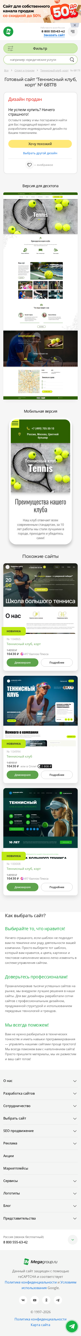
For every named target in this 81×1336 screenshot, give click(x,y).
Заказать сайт (54, 35)
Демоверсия (23, 662)
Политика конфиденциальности (40, 1319)
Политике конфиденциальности (31, 1282)
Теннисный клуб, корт (24, 644)
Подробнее (56, 662)
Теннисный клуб (19, 756)
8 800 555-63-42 (53, 31)
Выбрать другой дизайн (40, 153)
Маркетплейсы (15, 1168)
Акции (8, 1156)
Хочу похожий (40, 144)
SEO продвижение (18, 1130)
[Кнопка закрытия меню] (77, 3)
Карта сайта (40, 1325)
